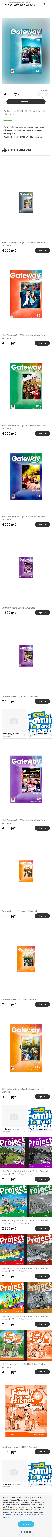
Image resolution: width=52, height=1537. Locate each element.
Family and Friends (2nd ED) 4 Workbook (19, 1447)
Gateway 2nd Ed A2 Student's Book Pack (20, 696)
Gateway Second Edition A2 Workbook (19, 608)
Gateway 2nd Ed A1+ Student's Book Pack (21, 999)
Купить (42, 250)
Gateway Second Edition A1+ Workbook (19, 911)
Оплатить (26, 102)
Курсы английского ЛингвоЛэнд (18, 2)
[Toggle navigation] (48, 13)
